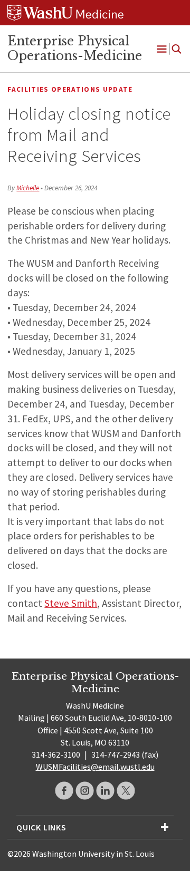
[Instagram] (84, 790)
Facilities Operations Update (69, 89)
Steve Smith (70, 603)
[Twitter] (126, 790)
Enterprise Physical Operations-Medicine (74, 48)
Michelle (27, 187)
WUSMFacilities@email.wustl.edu (95, 766)
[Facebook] (64, 790)
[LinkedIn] (105, 790)
